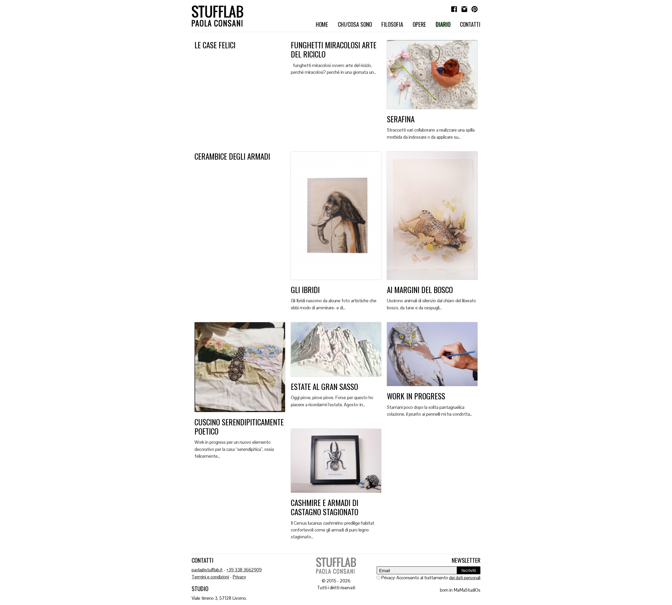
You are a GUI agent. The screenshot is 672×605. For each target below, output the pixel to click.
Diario (443, 24)
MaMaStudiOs (467, 590)
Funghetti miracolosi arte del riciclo (333, 49)
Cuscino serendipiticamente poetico (239, 426)
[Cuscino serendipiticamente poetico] (240, 369)
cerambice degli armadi (232, 156)
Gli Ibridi (305, 289)
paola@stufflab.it (207, 570)
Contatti (470, 24)
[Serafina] (432, 77)
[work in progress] (432, 356)
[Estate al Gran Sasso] (336, 351)
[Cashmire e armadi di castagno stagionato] (336, 463)
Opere (419, 24)
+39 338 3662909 (244, 570)
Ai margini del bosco (420, 289)
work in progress (416, 395)
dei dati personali (464, 578)
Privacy (239, 577)
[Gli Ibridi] (336, 218)
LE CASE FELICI (215, 44)
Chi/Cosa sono (355, 24)
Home (322, 24)
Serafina (400, 118)
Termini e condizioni (210, 577)
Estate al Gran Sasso (324, 386)
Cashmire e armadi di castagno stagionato (324, 507)
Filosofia (392, 24)
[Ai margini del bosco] (432, 218)
